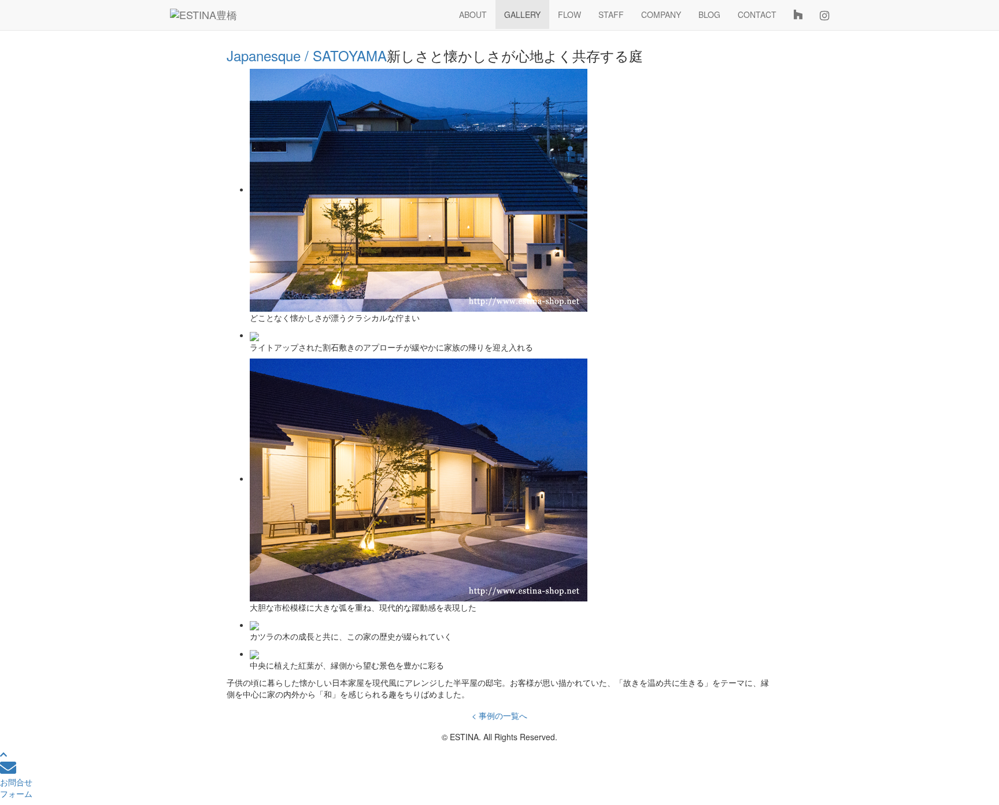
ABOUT (473, 14)
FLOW (569, 14)
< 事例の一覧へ (499, 715)
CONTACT (757, 14)
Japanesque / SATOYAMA (307, 55)
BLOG (709, 14)
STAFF (611, 14)
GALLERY (522, 14)
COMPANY (661, 14)
